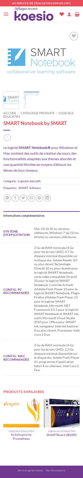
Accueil (9, 113)
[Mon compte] (69, 14)
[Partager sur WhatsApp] (7, 198)
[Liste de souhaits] (62, 14)
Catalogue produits (37, 113)
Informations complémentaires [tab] (23, 215)
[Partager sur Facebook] (15, 198)
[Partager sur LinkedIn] (47, 198)
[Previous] (10, 59)
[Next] (73, 59)
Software (35, 188)
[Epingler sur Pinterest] (39, 198)
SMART (23, 188)
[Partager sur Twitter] (23, 198)
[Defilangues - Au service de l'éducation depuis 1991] (34, 14)
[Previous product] (7, 137)
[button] (6, 14)
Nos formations (56, 470)
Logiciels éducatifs (29, 181)
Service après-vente (30, 470)
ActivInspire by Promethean (21, 436)
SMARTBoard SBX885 (61, 435)
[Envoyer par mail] (31, 198)
